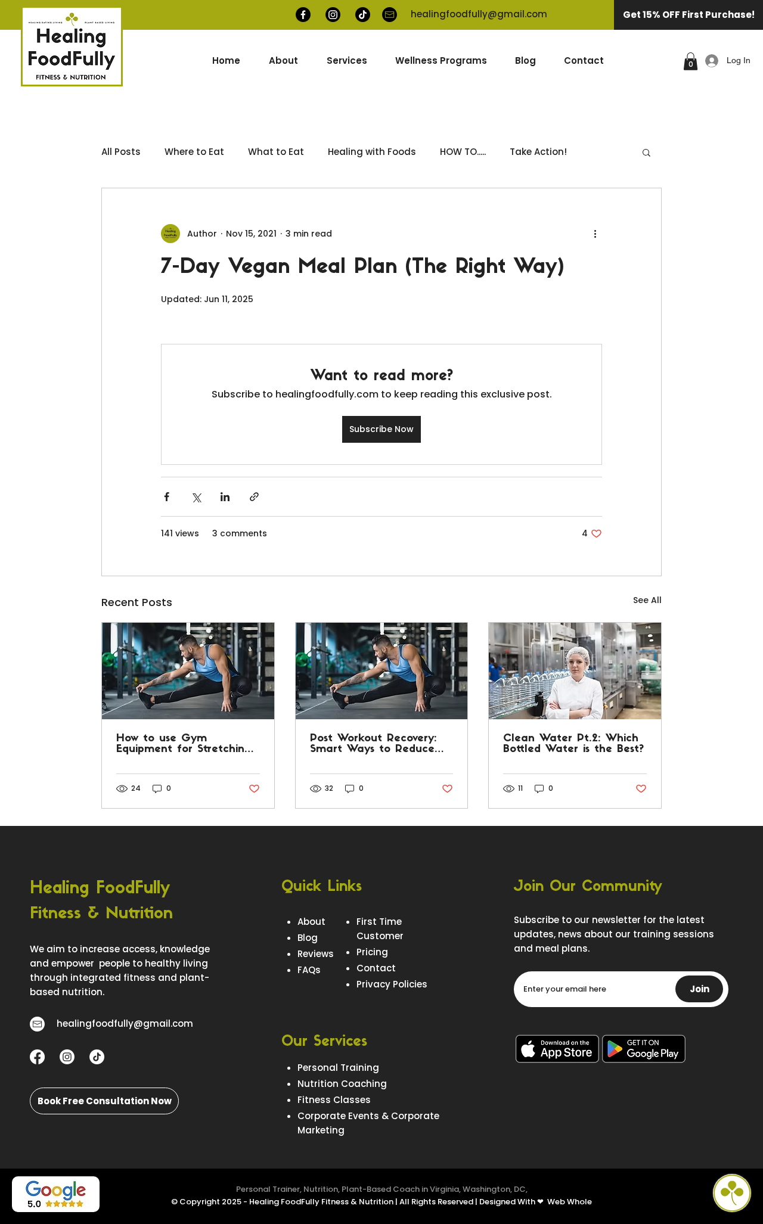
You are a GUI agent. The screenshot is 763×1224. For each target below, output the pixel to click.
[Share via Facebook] (166, 496)
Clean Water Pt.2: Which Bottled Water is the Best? (573, 744)
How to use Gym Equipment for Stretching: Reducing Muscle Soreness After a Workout (185, 744)
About (311, 921)
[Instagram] (332, 14)
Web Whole (569, 1201)
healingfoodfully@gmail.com (479, 14)
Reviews (315, 953)
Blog (307, 937)
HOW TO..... (463, 151)
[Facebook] (303, 14)
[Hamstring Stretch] (188, 671)
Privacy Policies (391, 984)
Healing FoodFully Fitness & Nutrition (321, 1201)
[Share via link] (254, 496)
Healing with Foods (372, 151)
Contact (376, 968)
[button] (441, 61)
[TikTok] (362, 14)
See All (647, 600)
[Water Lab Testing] (575, 671)
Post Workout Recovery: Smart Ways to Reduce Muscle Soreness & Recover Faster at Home (376, 744)
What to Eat (276, 151)
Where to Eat (194, 151)
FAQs (309, 970)
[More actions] (595, 233)
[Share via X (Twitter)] (195, 496)
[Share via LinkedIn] (225, 496)
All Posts (121, 151)
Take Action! (538, 151)
